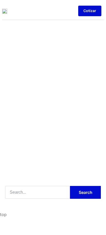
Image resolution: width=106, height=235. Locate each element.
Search (85, 192)
